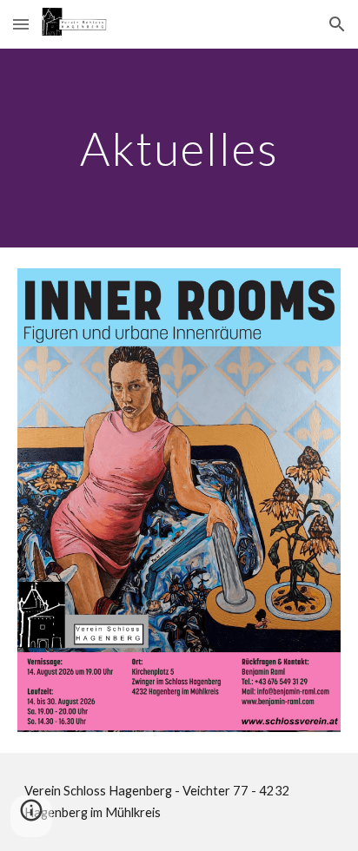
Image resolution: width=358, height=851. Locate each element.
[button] (21, 24)
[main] (179, 148)
